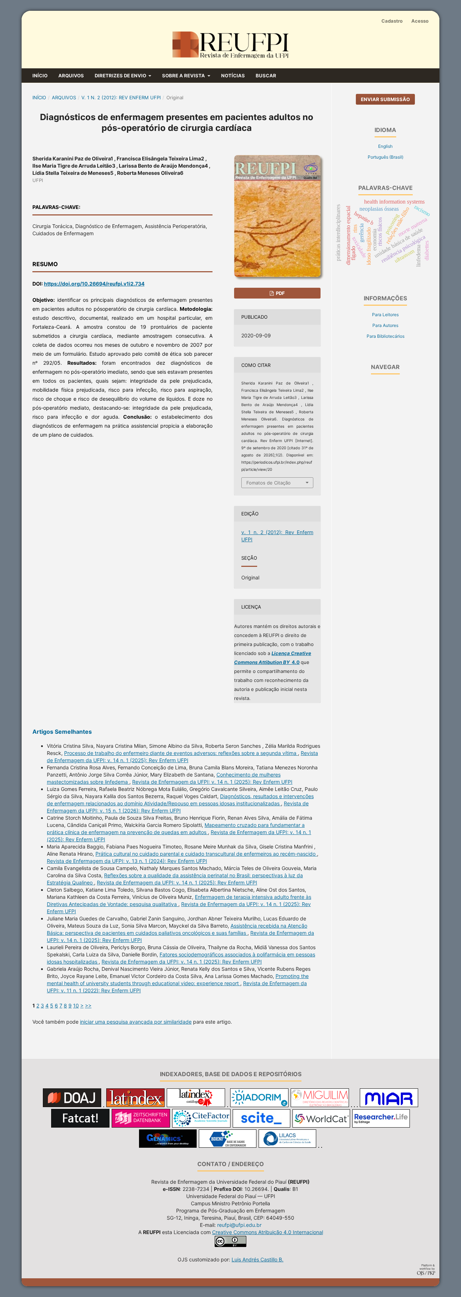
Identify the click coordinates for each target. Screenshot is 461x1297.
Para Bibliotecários (385, 336)
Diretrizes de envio (121, 75)
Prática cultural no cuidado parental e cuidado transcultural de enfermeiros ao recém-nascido (206, 854)
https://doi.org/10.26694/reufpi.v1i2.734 (94, 284)
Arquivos (71, 75)
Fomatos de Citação (268, 483)
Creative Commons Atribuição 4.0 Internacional (267, 1232)
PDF (280, 293)
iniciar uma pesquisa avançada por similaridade (136, 1022)
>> (88, 1005)
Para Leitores (385, 314)
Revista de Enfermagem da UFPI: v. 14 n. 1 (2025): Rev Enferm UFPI (212, 782)
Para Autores (385, 325)
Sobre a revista (184, 75)
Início (40, 75)
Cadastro (392, 21)
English (385, 146)
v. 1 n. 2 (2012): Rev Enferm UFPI (121, 97)
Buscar (266, 75)
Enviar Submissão (385, 99)
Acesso (420, 21)
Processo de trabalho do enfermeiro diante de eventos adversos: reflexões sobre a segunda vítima (181, 753)
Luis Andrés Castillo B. (257, 1259)
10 (76, 1005)
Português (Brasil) (385, 157)
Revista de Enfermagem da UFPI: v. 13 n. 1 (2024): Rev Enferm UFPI (127, 861)
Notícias (233, 75)
